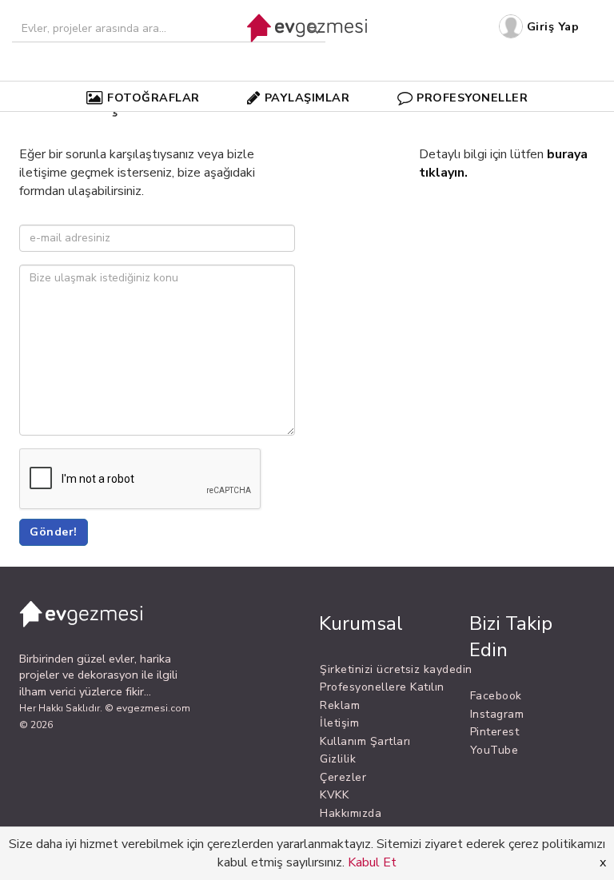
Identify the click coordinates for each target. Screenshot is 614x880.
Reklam (340, 705)
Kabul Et (372, 862)
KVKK (334, 794)
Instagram (497, 714)
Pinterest (495, 731)
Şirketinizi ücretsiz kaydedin (396, 669)
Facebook (496, 695)
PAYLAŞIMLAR (307, 98)
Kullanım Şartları (365, 741)
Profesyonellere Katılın (382, 687)
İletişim (339, 723)
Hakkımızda (350, 813)
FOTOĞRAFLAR (153, 98)
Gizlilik (338, 759)
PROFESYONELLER (472, 98)
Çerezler (343, 777)
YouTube (494, 750)
